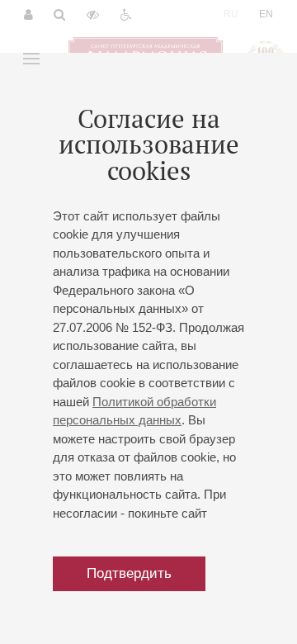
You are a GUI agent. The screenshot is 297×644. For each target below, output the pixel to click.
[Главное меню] (31, 58)
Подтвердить (129, 573)
